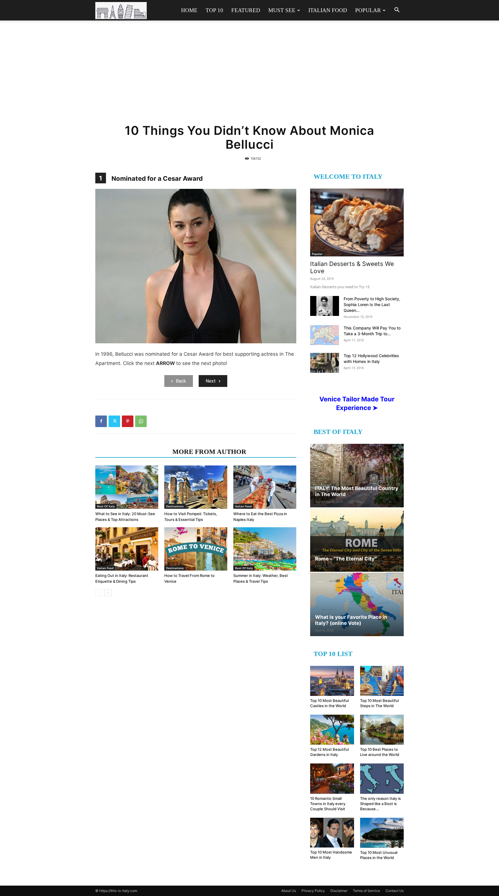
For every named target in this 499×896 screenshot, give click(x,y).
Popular (368, 10)
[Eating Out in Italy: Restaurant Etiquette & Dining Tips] (126, 549)
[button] (397, 10)
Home (189, 10)
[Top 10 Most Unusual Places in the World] (382, 833)
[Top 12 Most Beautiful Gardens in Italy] (332, 730)
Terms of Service (366, 890)
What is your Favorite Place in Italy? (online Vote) (351, 620)
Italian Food (327, 10)
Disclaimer (338, 890)
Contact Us (395, 890)
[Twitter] (114, 421)
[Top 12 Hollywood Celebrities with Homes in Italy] (324, 363)
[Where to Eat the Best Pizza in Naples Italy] (264, 487)
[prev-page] (99, 592)
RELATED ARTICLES (132, 451)
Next (211, 381)
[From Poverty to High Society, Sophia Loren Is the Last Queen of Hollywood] (324, 306)
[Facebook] (101, 421)
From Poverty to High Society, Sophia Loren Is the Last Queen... (372, 304)
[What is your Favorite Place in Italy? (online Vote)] (357, 604)
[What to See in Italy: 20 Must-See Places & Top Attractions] (126, 487)
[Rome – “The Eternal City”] (357, 540)
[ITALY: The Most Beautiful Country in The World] (357, 475)
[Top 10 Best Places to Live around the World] (382, 730)
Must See (281, 10)
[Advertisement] (249, 75)
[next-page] (108, 592)
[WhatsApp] (141, 421)
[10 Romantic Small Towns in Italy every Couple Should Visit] (332, 778)
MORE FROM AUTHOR (209, 451)
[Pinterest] (127, 421)
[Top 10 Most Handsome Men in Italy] (332, 832)
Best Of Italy (106, 506)
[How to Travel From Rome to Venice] (195, 549)
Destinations (175, 506)
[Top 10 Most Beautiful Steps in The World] (382, 681)
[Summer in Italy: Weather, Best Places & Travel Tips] (264, 549)
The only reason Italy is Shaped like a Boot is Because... (380, 803)
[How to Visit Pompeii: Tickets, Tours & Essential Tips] (195, 487)
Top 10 (214, 10)
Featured (245, 10)
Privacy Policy (313, 890)
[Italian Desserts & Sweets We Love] (357, 222)
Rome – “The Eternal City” (346, 559)
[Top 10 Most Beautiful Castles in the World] (332, 681)
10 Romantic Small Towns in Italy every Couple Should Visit (327, 803)
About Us (288, 890)
